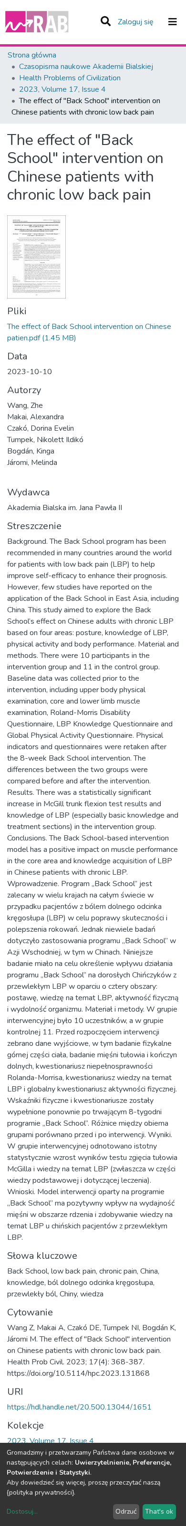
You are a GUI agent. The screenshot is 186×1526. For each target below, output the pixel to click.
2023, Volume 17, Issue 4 (62, 89)
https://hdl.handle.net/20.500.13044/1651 (79, 1407)
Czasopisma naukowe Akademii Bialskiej (86, 66)
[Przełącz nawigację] (172, 21)
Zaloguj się (136, 22)
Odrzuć (125, 1511)
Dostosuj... (22, 1511)
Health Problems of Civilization (70, 78)
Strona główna (32, 55)
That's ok (159, 1511)
